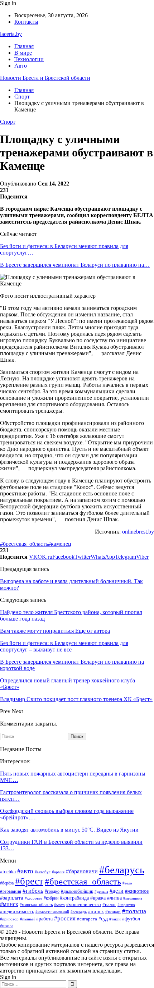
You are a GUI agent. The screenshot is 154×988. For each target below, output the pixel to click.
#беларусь (121, 869)
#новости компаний (52, 912)
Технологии (29, 59)
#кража (98, 898)
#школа (6, 925)
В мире (23, 53)
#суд (103, 918)
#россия (65, 918)
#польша (134, 911)
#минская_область (36, 904)
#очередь (79, 912)
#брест (29, 881)
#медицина (132, 898)
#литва (114, 898)
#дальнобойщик (77, 891)
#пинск (96, 911)
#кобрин (51, 898)
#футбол (131, 918)
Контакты (26, 22)
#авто (25, 871)
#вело (127, 883)
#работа (44, 918)
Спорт (7, 122)
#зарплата (11, 898)
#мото (59, 904)
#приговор (9, 919)
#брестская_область (24, 544)
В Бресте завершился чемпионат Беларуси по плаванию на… (75, 265)
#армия (58, 872)
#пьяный (27, 919)
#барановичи (82, 871)
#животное (137, 891)
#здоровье (33, 898)
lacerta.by (11, 34)
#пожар (113, 911)
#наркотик (126, 904)
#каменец (59, 544)
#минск (9, 904)
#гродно (52, 891)
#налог (109, 904)
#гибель (33, 890)
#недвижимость (17, 911)
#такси (115, 919)
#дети (117, 891)
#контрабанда (74, 898)
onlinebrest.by (138, 532)
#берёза (7, 883)
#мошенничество (83, 904)
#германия (10, 891)
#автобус (42, 872)
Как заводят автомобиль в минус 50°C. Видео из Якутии (69, 830)
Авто (20, 66)
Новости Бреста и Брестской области (45, 78)
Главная (24, 46)
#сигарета (87, 918)
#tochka (8, 871)
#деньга (101, 891)
